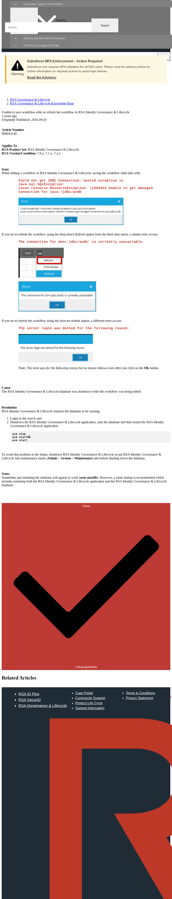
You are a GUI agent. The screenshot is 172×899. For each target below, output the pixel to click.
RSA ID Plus (28, 694)
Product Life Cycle (89, 703)
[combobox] (61, 27)
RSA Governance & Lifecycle (42, 705)
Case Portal (84, 693)
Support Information (89, 708)
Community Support (90, 698)
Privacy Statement (139, 698)
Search (105, 25)
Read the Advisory (41, 77)
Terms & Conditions (140, 693)
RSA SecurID (29, 700)
